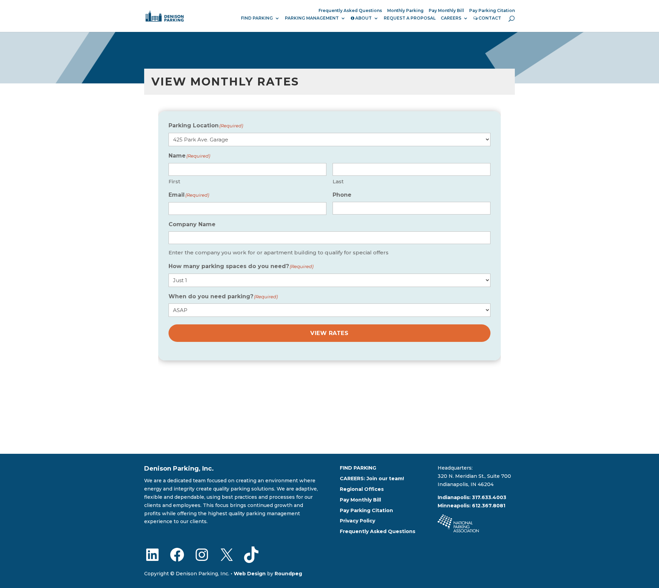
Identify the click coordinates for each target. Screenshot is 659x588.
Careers (451, 18)
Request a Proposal (410, 18)
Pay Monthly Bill (446, 11)
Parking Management (312, 18)
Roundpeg (288, 573)
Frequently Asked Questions (350, 11)
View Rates (329, 333)
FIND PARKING (257, 18)
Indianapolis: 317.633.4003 (472, 497)
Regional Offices (362, 489)
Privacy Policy (357, 521)
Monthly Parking (405, 11)
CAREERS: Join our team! (372, 478)
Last (338, 181)
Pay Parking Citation (492, 11)
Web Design (250, 573)
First (174, 181)
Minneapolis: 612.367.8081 (471, 506)
